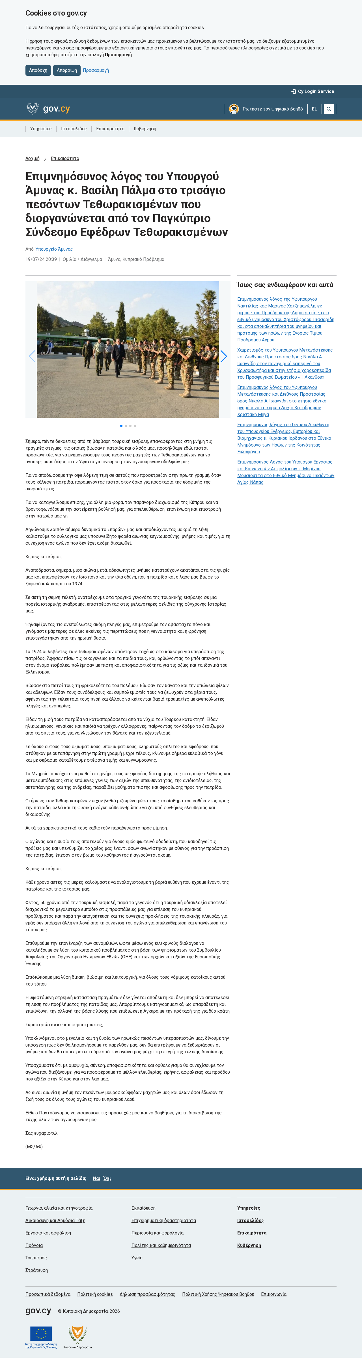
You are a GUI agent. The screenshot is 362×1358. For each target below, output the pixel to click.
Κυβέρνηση (145, 128)
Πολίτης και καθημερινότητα (161, 1245)
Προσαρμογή (96, 70)
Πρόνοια (34, 1245)
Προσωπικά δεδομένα (47, 1294)
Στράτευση (36, 1270)
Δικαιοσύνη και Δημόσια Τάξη (55, 1220)
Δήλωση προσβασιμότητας (147, 1294)
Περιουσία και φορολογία (158, 1233)
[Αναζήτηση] (329, 109)
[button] (121, 426)
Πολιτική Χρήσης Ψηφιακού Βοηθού (218, 1294)
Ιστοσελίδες (74, 128)
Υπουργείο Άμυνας (54, 249)
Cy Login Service (316, 91)
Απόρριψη (67, 70)
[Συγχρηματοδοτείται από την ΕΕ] (44, 1337)
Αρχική (32, 158)
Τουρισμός (36, 1257)
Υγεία (137, 1257)
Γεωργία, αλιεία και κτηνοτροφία (58, 1208)
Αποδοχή (38, 70)
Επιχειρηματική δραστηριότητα (164, 1220)
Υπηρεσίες (41, 128)
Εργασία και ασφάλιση (48, 1233)
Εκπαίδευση (144, 1208)
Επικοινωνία (273, 1294)
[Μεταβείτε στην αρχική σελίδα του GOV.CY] (48, 109)
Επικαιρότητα (110, 128)
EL (314, 109)
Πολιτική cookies (95, 1294)
